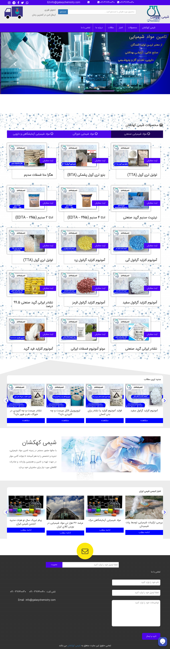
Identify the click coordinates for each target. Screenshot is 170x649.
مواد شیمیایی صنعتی (135, 134)
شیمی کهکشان (148, 28)
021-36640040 (128, 2)
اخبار (121, 28)
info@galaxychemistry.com (65, 2)
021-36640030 (108, 2)
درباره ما (99, 28)
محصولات (132, 28)
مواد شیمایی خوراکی (84, 134)
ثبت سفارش (152, 160)
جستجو (63, 11)
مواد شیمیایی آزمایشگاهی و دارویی (32, 134)
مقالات (111, 28)
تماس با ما (85, 28)
